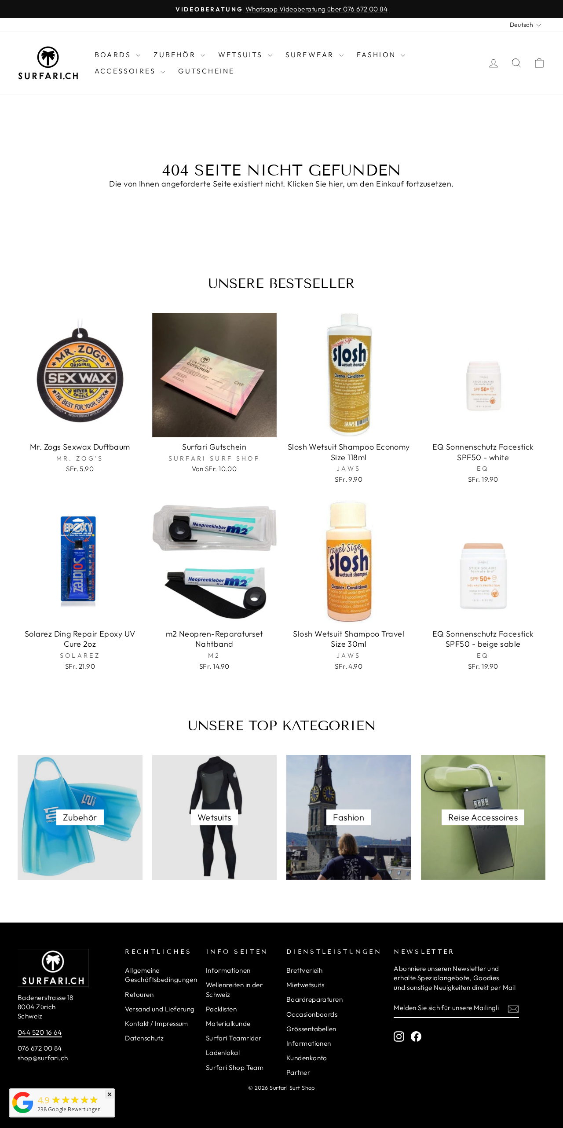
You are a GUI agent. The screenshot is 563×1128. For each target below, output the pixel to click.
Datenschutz (144, 1038)
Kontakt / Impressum (156, 1023)
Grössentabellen (311, 1029)
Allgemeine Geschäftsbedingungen (161, 975)
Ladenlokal (223, 1052)
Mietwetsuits (305, 985)
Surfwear (311, 54)
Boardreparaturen (314, 999)
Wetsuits (242, 54)
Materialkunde (228, 1023)
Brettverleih (304, 970)
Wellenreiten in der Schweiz (234, 989)
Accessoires (126, 70)
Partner (298, 1072)
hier (336, 184)
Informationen (228, 970)
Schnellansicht (80, 427)
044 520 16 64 (40, 1032)
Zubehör (176, 54)
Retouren (139, 994)
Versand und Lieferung (159, 1009)
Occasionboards (311, 1014)
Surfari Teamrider (234, 1038)
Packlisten (221, 1009)
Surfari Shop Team (235, 1067)
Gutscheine (206, 70)
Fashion (378, 54)
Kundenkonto (306, 1058)
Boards (114, 54)
